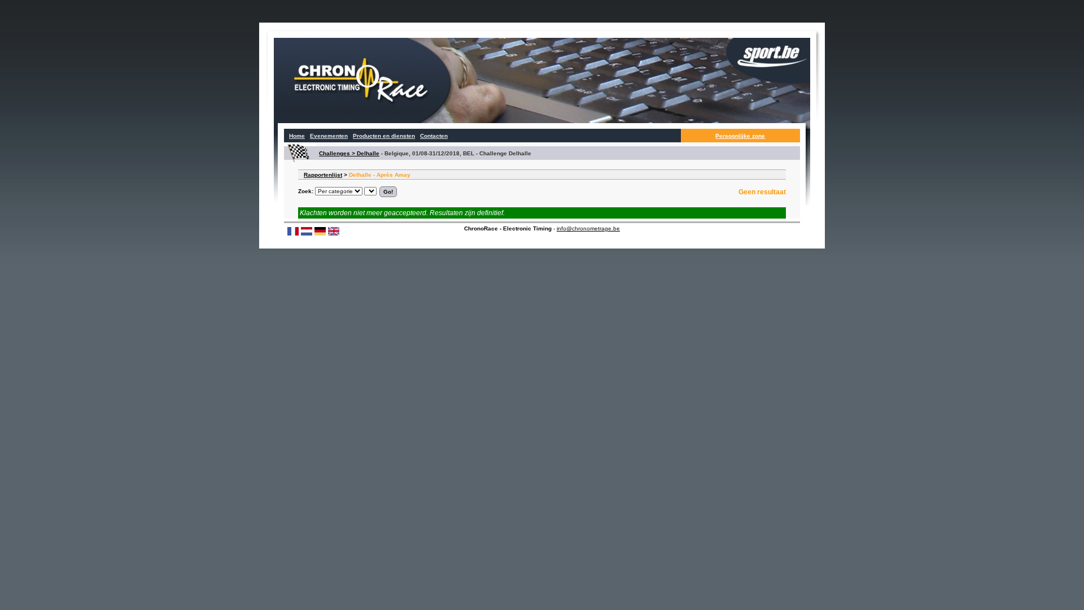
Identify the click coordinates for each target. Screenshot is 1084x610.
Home (297, 136)
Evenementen (329, 136)
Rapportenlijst (323, 175)
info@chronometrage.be (588, 228)
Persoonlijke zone (740, 136)
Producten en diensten (384, 136)
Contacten (434, 136)
